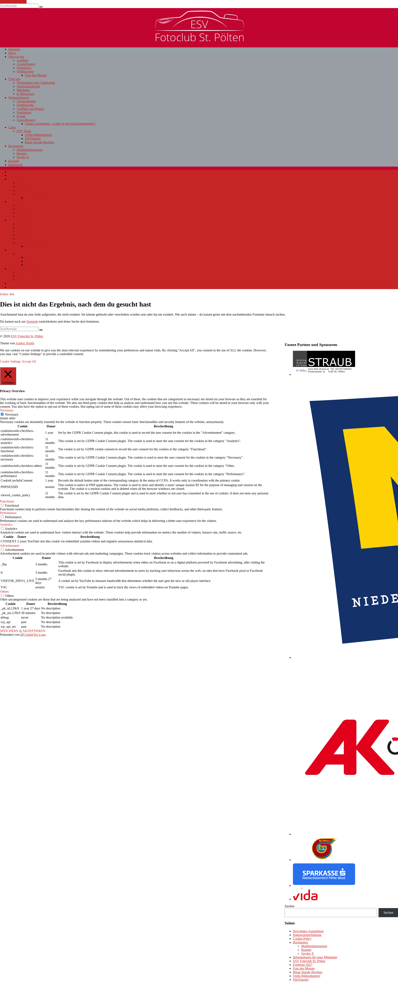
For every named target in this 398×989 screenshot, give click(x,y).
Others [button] (4, 591)
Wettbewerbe (25, 71)
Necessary (11, 414)
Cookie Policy (302, 938)
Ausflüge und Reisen (30, 109)
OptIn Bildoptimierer (38, 135)
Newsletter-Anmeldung (308, 931)
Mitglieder (23, 90)
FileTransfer (33, 138)
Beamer (22, 153)
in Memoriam (25, 94)
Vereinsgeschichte (28, 86)
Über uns (14, 79)
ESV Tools (24, 131)
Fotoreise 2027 (302, 964)
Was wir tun (16, 56)
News (12, 53)
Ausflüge (23, 60)
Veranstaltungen (18, 97)
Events (21, 116)
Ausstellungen (26, 64)
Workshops (24, 68)
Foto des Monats (36, 75)
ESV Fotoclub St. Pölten (309, 961)
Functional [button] (7, 501)
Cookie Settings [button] (10, 361)
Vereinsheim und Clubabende (36, 82)
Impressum (15, 164)
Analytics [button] (6, 524)
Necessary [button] (6, 410)
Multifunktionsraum (29, 149)
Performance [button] (8, 513)
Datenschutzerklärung (307, 935)
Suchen (289, 906)
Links (12, 127)
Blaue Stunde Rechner (39, 142)
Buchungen (15, 146)
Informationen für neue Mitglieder (315, 957)
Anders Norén (25, 343)
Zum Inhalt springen (13, 2)
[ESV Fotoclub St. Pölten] (199, 40)
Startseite (14, 49)
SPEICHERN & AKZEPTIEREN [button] (22, 631)
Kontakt (13, 161)
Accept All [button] (29, 361)
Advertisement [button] (9, 545)
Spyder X (23, 157)
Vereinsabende (26, 101)
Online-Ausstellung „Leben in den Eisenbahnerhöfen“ (60, 123)
